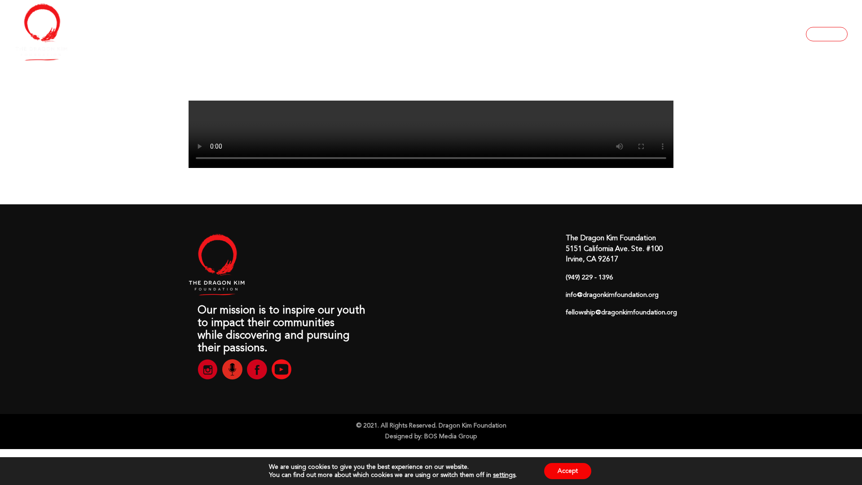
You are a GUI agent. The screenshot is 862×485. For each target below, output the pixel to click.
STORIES (658, 34)
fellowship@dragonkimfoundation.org (621, 312)
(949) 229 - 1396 (589, 277)
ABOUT (547, 34)
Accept (568, 471)
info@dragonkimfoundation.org (612, 295)
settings (504, 475)
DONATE (827, 34)
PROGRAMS (606, 34)
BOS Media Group (450, 436)
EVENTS (700, 34)
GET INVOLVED (756, 34)
